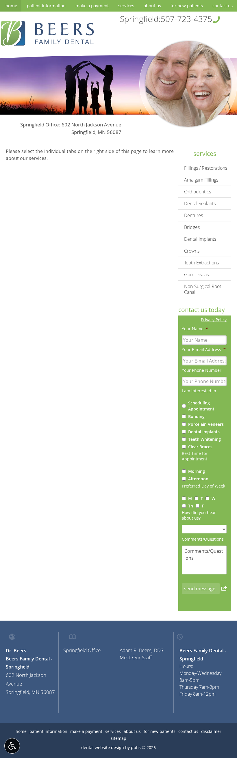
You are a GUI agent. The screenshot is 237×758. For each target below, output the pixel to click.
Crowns (191, 251)
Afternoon (198, 478)
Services (126, 5)
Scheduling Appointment (201, 406)
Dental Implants (200, 239)
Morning (196, 471)
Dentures (193, 215)
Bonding (196, 416)
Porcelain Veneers (206, 424)
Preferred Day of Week (203, 486)
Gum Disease (197, 274)
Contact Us (222, 5)
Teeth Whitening (204, 439)
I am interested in (199, 390)
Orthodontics (197, 191)
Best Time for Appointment (195, 456)
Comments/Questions (203, 539)
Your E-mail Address (204, 349)
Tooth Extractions (201, 262)
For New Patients (187, 5)
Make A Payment (92, 5)
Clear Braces (200, 446)
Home (11, 5)
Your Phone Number (201, 370)
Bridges (192, 227)
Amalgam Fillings (201, 180)
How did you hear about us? (199, 515)
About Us (152, 5)
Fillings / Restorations (205, 168)
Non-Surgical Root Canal (202, 289)
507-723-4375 (186, 18)
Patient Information (46, 5)
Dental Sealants (200, 203)
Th (190, 506)
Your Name (195, 328)
